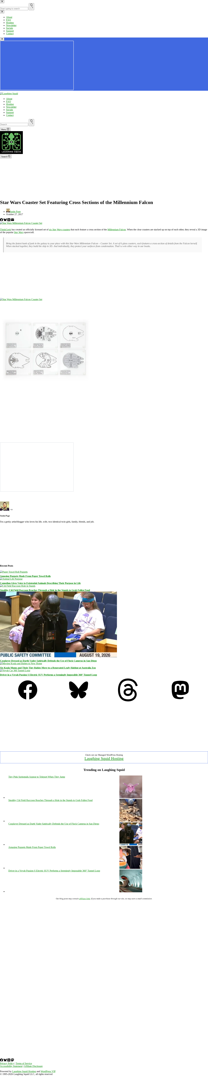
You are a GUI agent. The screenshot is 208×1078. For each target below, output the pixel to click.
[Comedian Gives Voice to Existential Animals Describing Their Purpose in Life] (11, 579)
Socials (9, 109)
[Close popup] (2, 39)
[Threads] (9, 220)
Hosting (10, 104)
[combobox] (14, 124)
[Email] (12, 220)
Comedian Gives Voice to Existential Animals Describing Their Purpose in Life (40, 583)
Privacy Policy (7, 1063)
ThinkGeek (5, 229)
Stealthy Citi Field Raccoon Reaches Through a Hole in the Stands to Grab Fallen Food (45, 590)
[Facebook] (2, 220)
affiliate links (84, 898)
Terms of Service (24, 1063)
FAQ (8, 101)
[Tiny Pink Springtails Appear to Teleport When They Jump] (130, 797)
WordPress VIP (48, 1071)
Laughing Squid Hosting (104, 758)
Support (10, 112)
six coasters (59, 229)
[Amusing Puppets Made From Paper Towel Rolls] (14, 572)
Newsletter (11, 107)
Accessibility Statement (11, 1066)
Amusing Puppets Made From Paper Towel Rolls (25, 576)
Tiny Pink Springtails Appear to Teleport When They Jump (36, 776)
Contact (10, 115)
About (9, 98)
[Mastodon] (180, 700)
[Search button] (31, 122)
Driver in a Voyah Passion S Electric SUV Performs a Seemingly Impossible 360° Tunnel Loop (48, 674)
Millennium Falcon (117, 229)
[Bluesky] (5, 220)
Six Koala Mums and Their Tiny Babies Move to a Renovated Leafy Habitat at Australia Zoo (48, 667)
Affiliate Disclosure (33, 1066)
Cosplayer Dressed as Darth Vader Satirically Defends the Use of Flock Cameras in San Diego (48, 660)
